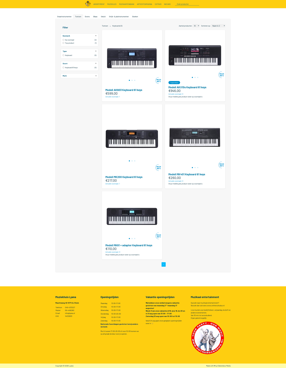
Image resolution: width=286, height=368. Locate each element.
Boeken (135, 16)
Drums (87, 16)
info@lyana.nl (70, 313)
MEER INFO (158, 80)
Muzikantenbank (126, 4)
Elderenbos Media (224, 366)
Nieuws (167, 4)
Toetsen (78, 16)
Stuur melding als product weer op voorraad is (185, 97)
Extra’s (158, 4)
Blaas (95, 16)
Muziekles (111, 4)
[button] (129, 80)
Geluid (103, 16)
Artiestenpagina (144, 4)
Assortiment (99, 4)
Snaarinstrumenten (64, 16)
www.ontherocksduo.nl (215, 305)
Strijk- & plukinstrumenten (119, 16)
